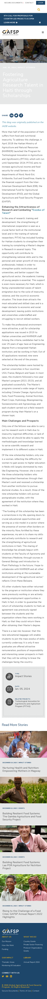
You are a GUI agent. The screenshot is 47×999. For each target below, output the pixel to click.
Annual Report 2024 (32, 962)
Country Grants (30, 941)
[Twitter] (16, 115)
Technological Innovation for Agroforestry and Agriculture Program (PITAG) (27, 704)
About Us (6, 937)
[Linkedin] (11, 115)
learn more (9, 22)
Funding (5, 949)
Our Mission (6, 941)
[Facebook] (21, 115)
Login (40, 3)
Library (27, 958)
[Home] (10, 32)
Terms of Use (25, 991)
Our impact (7, 958)
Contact (29, 3)
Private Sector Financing (33, 944)
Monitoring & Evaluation (11, 965)
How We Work (8, 945)
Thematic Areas (8, 962)
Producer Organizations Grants (33, 949)
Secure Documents (13, 3)
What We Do (30, 937)
